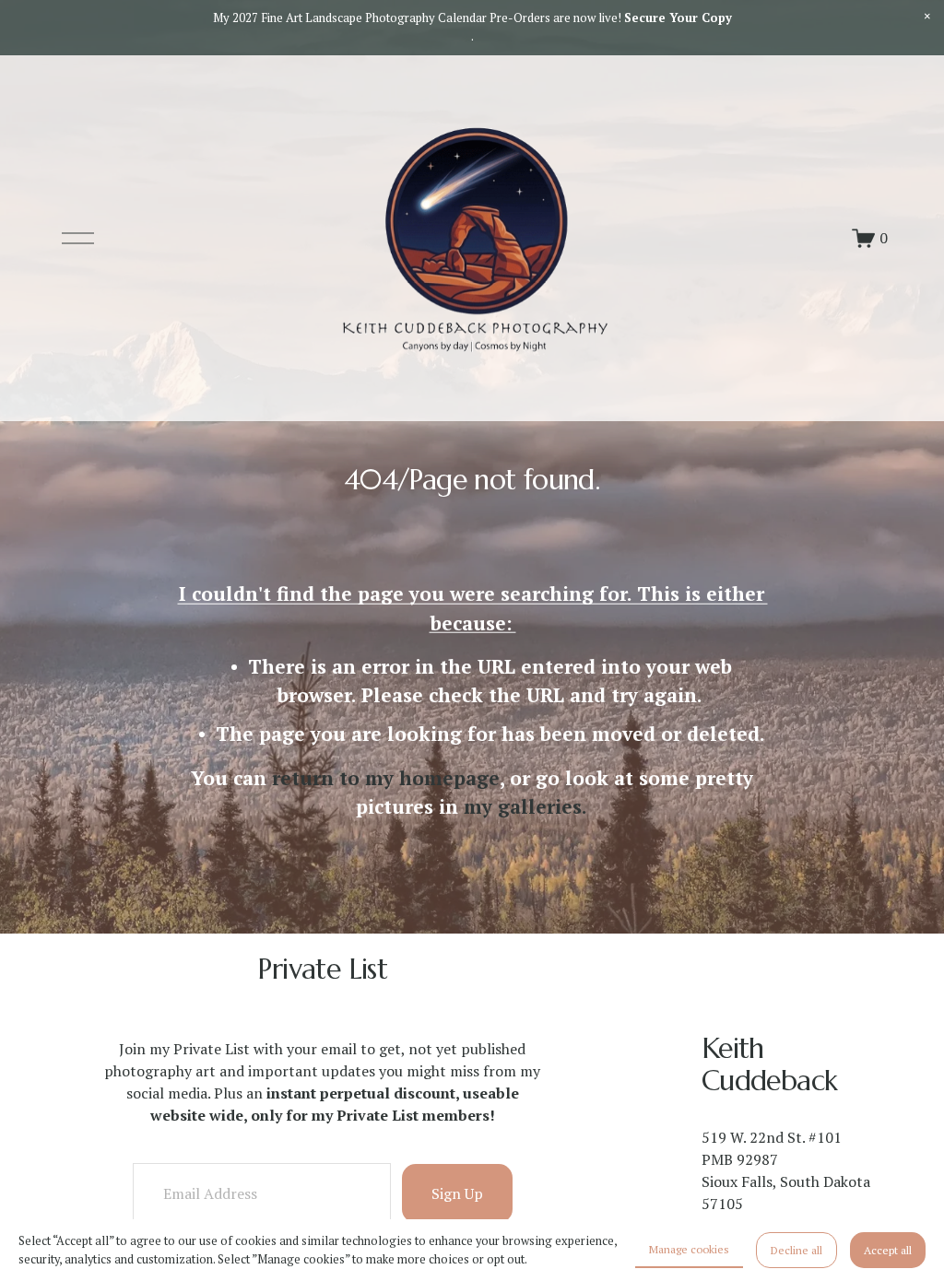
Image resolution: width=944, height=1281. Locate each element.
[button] (927, 16)
